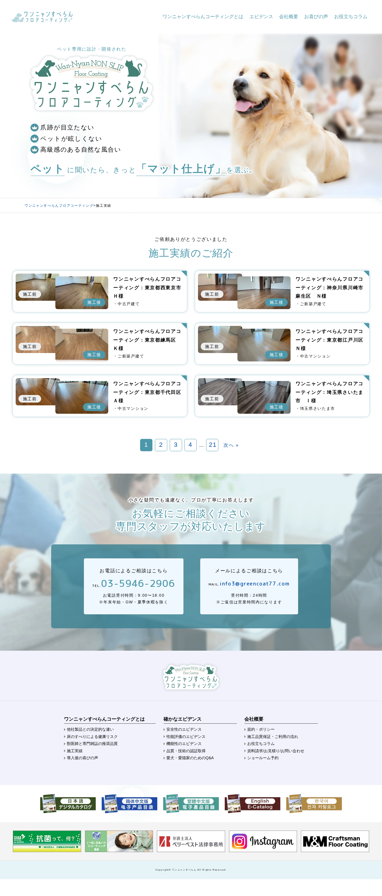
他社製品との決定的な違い (90, 729)
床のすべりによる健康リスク (92, 736)
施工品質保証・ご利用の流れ (272, 736)
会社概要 (288, 16)
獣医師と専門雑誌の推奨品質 (92, 743)
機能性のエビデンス (184, 743)
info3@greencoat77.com (255, 583)
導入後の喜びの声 (82, 758)
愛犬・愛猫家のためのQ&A (190, 758)
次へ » (231, 445)
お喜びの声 (316, 16)
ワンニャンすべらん (184, 869)
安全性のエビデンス (184, 729)
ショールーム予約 (263, 758)
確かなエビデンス (183, 719)
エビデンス (261, 16)
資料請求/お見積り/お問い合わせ (275, 751)
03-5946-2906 (138, 583)
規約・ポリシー (261, 729)
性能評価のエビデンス (186, 736)
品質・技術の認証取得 (186, 751)
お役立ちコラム (350, 16)
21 (212, 444)
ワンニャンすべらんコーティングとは (202, 16)
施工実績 (74, 751)
